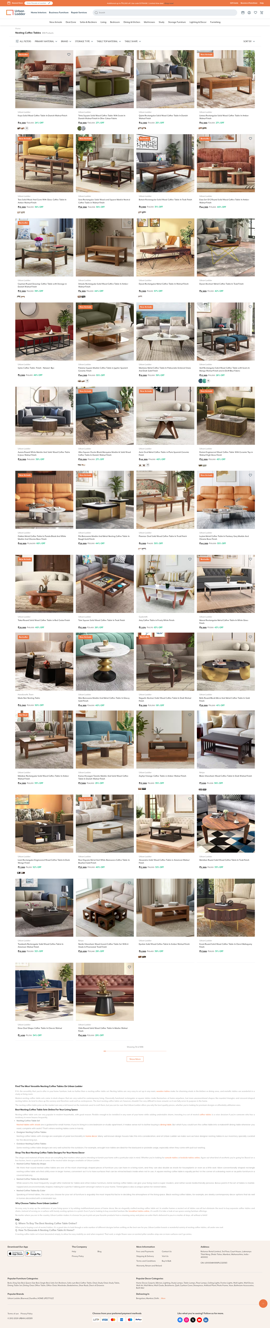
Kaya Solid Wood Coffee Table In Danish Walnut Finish (42, 116)
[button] (49, 3)
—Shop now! (168, 3)
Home (18, 28)
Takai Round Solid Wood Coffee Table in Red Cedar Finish (44, 620)
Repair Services (79, 12)
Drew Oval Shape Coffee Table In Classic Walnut (40, 1028)
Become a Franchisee (249, 3)
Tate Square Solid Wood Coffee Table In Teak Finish (101, 620)
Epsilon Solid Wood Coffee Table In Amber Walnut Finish (164, 944)
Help (262, 3)
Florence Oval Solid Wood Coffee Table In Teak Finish (163, 536)
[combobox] (37, 3)
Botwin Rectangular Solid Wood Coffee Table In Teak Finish (165, 200)
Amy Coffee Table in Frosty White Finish (156, 620)
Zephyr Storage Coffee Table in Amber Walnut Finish (162, 776)
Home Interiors (38, 12)
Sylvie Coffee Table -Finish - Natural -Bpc (36, 368)
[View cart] (262, 13)
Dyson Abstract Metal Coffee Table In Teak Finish (221, 284)
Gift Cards (234, 3)
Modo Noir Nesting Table (29, 698)
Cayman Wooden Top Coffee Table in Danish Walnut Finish (44, 1274)
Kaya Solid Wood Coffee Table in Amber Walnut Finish (163, 1106)
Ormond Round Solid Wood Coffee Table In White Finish (224, 1028)
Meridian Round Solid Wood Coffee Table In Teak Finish (224, 860)
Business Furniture (59, 12)
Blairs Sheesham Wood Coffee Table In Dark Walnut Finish (225, 776)
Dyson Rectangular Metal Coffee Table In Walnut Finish (164, 284)
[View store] (243, 13)
